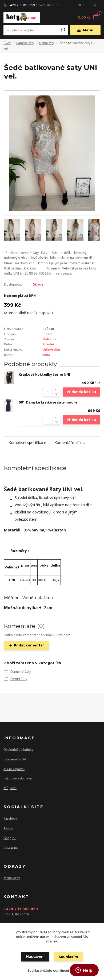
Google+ (9, 838)
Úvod (7, 43)
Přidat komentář (29, 645)
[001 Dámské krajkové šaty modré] (8, 405)
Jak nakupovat (14, 769)
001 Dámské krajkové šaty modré (48, 402)
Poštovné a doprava (17, 778)
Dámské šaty (25, 43)
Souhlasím (68, 957)
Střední (48, 344)
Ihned (47, 334)
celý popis (64, 273)
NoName (49, 339)
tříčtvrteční (51, 349)
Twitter (8, 828)
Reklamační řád (14, 759)
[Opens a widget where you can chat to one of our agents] (84, 970)
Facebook (10, 818)
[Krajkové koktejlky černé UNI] (9, 377)
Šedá (46, 355)
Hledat (63, 30)
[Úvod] (21, 17)
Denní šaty (46, 43)
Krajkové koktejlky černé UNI (44, 374)
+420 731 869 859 (21, 5)
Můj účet (10, 788)
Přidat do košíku (81, 392)
